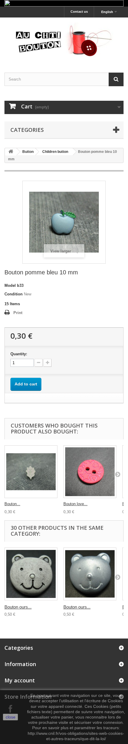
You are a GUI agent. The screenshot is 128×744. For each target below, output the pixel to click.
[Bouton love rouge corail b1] (89, 471)
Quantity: (18, 354)
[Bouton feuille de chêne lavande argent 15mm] (30, 471)
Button (28, 152)
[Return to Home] (10, 152)
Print (17, 313)
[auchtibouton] (64, 40)
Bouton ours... (18, 606)
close (10, 717)
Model (10, 285)
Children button (55, 152)
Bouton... (12, 504)
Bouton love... (75, 504)
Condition (13, 294)
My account (19, 680)
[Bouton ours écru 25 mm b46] (30, 574)
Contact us (79, 11)
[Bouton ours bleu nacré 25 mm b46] (89, 574)
